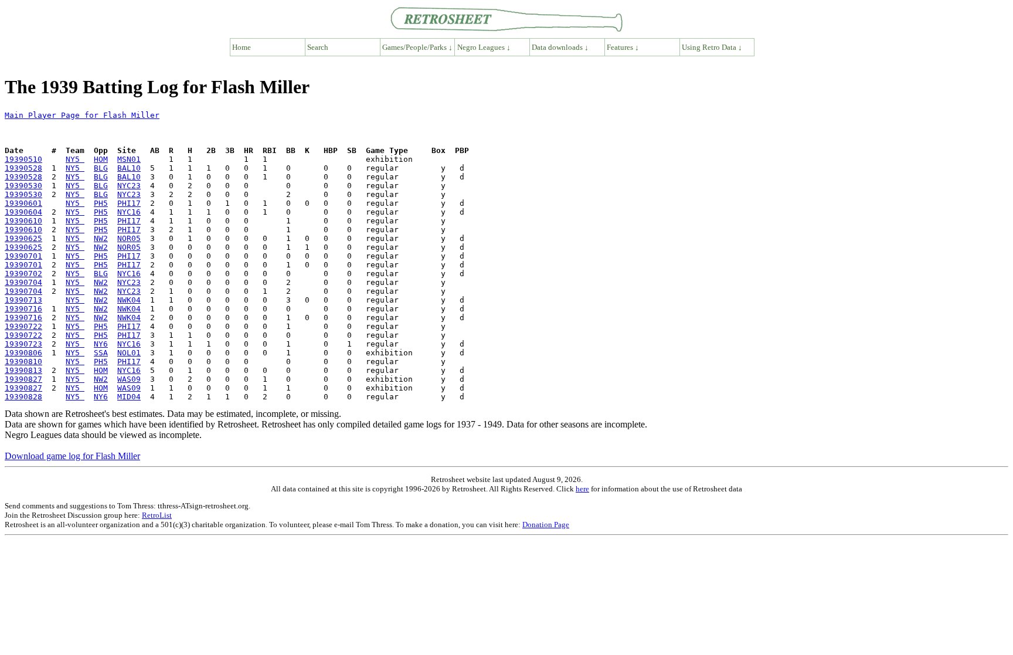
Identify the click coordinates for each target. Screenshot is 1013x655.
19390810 (23, 361)
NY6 (101, 344)
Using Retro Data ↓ (712, 47)
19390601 (23, 203)
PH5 (101, 203)
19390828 (23, 396)
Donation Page (545, 524)
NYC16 (129, 212)
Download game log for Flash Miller (72, 456)
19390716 (23, 308)
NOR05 (129, 238)
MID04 (129, 396)
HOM (101, 159)
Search (317, 47)
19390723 (23, 344)
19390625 (23, 238)
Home (241, 47)
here (582, 488)
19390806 (23, 352)
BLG (101, 168)
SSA (101, 352)
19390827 (23, 379)
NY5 (75, 159)
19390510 (23, 159)
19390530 (23, 185)
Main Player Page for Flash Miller (82, 115)
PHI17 (129, 203)
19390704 (23, 282)
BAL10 (129, 168)
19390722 (23, 326)
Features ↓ (623, 47)
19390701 (23, 256)
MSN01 (129, 159)
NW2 (101, 238)
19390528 (23, 168)
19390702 (23, 273)
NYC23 (129, 185)
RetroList (157, 515)
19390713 (23, 300)
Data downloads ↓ (560, 47)
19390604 (23, 212)
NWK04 (129, 300)
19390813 (23, 370)
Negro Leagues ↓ (484, 47)
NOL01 (129, 352)
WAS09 (129, 379)
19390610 (23, 220)
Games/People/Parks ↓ (417, 47)
